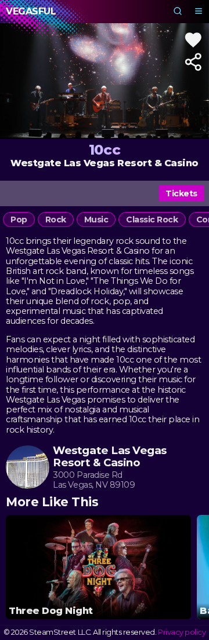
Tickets (181, 193)
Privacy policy (182, 632)
